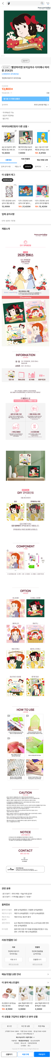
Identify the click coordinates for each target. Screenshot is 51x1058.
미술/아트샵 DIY (26, 894)
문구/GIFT (6, 894)
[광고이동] (42, 3)
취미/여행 (15, 894)
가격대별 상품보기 (18, 897)
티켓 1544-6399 (26, 1031)
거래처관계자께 (32, 1043)
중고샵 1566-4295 (40, 1031)
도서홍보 (23, 1046)
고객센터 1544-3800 (12, 1031)
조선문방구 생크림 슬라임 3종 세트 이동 (9, 998)
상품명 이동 (9, 196)
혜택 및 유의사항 (14, 964)
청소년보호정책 (35, 1041)
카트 (48, 3)
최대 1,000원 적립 (40, 105)
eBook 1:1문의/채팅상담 (24, 1034)
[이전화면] (3, 3)
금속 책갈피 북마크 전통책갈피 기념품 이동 (25, 998)
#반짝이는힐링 (7, 180)
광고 (29, 1046)
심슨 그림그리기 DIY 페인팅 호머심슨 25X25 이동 (42, 142)
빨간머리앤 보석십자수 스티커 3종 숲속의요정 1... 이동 (25, 142)
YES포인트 (5, 93)
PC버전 (16, 1043)
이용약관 (14, 1041)
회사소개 (23, 1043)
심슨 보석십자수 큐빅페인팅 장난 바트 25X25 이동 (9, 142)
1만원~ (29, 897)
